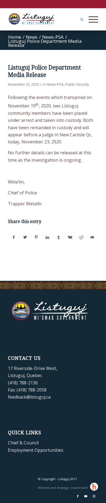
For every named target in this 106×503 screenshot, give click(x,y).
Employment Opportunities (35, 450)
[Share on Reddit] (81, 237)
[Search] (79, 19)
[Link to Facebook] (78, 496)
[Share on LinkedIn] (47, 237)
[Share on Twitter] (25, 237)
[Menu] (90, 19)
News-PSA (55, 84)
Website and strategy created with (63, 488)
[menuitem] (79, 19)
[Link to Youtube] (86, 496)
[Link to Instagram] (94, 496)
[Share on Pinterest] (36, 237)
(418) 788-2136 (23, 383)
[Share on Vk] (69, 237)
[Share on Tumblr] (58, 237)
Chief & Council (23, 443)
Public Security (77, 84)
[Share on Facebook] (13, 237)
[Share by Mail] (92, 237)
